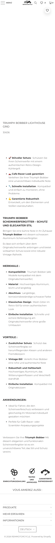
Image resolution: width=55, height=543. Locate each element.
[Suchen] (35, 3)
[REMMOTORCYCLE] (27, 3)
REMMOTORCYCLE (21, 536)
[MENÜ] (1, 3)
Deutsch (25, 529)
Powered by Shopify (41, 536)
